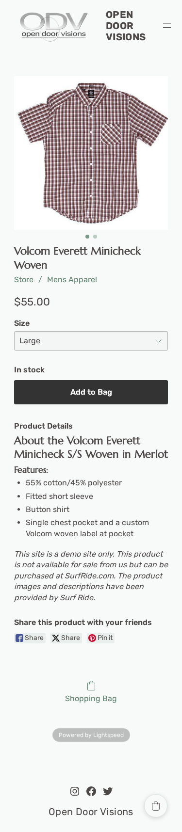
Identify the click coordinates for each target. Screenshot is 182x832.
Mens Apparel (72, 279)
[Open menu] (167, 26)
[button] (155, 805)
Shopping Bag (91, 698)
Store (23, 279)
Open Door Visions (126, 26)
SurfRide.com (89, 575)
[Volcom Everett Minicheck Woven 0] (91, 153)
